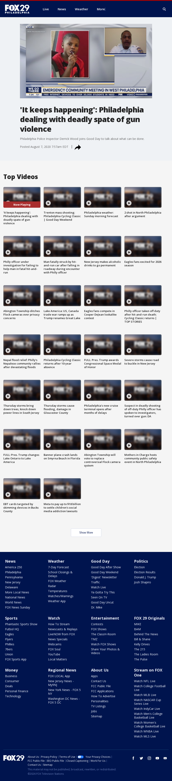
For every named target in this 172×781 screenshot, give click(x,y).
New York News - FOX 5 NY (64, 692)
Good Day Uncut (102, 602)
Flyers (9, 639)
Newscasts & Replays (62, 629)
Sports (11, 618)
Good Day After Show (106, 567)
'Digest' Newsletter (104, 577)
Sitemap (96, 716)
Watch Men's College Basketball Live (148, 715)
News (10, 561)
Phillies (9, 644)
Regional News (62, 670)
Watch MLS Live (145, 736)
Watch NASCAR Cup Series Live (147, 702)
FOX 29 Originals (149, 618)
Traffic (95, 582)
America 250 (13, 567)
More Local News (17, 592)
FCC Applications (102, 691)
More (101, 9)
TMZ (94, 639)
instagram (149, 758)
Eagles (9, 634)
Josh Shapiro (142, 582)
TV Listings (98, 706)
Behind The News (146, 634)
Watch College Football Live (149, 688)
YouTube (54, 654)
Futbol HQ (12, 629)
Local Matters (57, 659)
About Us (99, 670)
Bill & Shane (142, 639)
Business (11, 676)
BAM (137, 629)
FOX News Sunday (17, 607)
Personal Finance (16, 691)
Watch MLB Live (145, 695)
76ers (9, 649)
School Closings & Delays (60, 574)
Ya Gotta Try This (103, 592)
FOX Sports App (15, 659)
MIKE (137, 624)
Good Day (100, 561)
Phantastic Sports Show (21, 624)
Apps (94, 676)
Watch (54, 618)
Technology (13, 696)
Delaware (11, 587)
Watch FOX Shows (103, 644)
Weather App (57, 601)
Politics (141, 561)
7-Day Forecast (58, 567)
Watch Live (98, 587)
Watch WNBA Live (146, 731)
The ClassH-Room (103, 634)
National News (15, 597)
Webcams (54, 644)
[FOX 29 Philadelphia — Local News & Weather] (19, 9)
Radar (52, 586)
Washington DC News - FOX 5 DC (64, 700)
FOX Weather (57, 581)
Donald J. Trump (145, 577)
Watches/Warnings (60, 596)
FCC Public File (101, 686)
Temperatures (57, 591)
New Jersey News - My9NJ (61, 683)
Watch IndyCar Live (147, 709)
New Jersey (12, 582)
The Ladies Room (146, 654)
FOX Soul (54, 649)
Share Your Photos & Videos (105, 651)
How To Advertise (103, 696)
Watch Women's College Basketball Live (149, 724)
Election (139, 567)
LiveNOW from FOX (61, 634)
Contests (97, 624)
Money (11, 670)
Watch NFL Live (144, 681)
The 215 (139, 649)
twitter (141, 758)
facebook (133, 758)
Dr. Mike (96, 607)
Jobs (94, 711)
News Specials (58, 639)
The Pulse (140, 659)
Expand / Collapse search (164, 9)
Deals (9, 686)
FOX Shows (99, 629)
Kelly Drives (142, 644)
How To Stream (59, 624)
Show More (86, 532)
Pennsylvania (14, 577)
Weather (56, 561)
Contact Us (98, 681)
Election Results (144, 572)
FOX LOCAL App (59, 676)
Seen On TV (99, 597)
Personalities (99, 701)
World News (13, 602)
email (165, 758)
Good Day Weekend (104, 572)
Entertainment (105, 618)
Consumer (12, 681)
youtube (157, 758)
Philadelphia (13, 572)
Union (9, 654)
